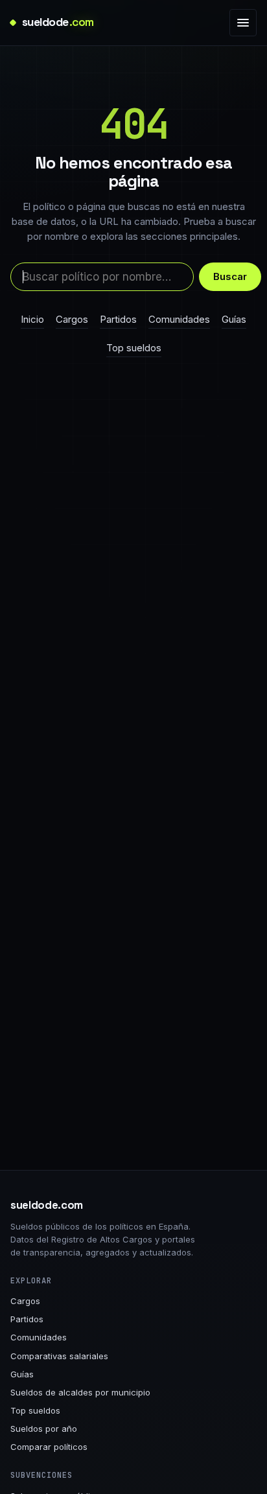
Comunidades (179, 319)
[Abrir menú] (243, 22)
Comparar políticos (48, 1446)
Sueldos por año (43, 1428)
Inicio (32, 319)
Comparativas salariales (59, 1356)
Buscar (230, 276)
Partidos (118, 319)
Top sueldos (133, 348)
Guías (234, 319)
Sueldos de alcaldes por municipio (80, 1392)
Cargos (72, 319)
